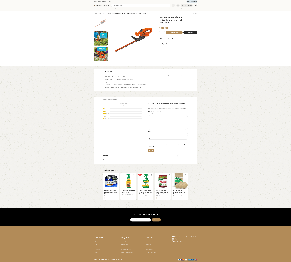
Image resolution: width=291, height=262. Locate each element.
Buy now (190, 32)
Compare (97, 249)
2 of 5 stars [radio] (158, 111)
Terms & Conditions (151, 252)
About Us (148, 244)
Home (95, 13)
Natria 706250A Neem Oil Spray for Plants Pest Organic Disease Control (145, 192)
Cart (96, 244)
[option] (101, 23)
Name (150, 131)
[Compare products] (173, 5)
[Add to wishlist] (117, 175)
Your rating (151, 111)
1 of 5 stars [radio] (157, 111)
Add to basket (174, 32)
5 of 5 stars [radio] (162, 111)
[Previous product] (193, 14)
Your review (151, 114)
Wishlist (97, 252)
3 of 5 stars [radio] (159, 111)
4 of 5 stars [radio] (160, 111)
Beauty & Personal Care (127, 252)
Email (150, 138)
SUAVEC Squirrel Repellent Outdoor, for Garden (179, 192)
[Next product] (196, 14)
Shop (96, 241)
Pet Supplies (124, 241)
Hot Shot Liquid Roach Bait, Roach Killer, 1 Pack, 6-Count (110, 192)
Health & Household (126, 249)
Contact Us (149, 247)
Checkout (97, 247)
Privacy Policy (149, 249)
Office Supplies (124, 244)
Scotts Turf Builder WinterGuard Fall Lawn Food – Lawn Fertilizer (162, 192)
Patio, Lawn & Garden (105, 13)
